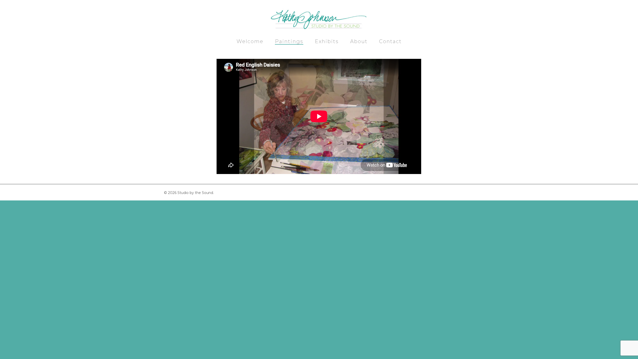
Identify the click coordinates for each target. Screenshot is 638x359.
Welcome (250, 41)
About (359, 41)
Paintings (289, 41)
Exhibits (327, 41)
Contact (390, 41)
